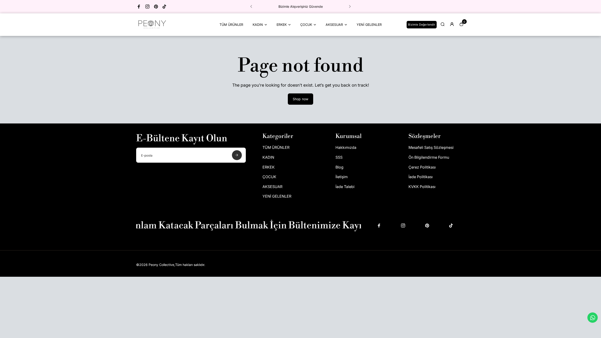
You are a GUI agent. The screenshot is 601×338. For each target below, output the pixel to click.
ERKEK (282, 25)
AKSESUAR (334, 25)
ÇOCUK (306, 25)
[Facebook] (139, 6)
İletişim (341, 176)
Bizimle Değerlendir (421, 24)
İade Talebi (344, 186)
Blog (339, 167)
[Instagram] (147, 6)
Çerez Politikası (422, 167)
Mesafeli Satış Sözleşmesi (431, 147)
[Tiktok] (164, 6)
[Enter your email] (237, 155)
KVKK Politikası (421, 186)
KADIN (258, 25)
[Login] (451, 24)
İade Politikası (420, 176)
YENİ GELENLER (369, 25)
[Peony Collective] (151, 29)
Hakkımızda (345, 147)
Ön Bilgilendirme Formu (428, 157)
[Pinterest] (156, 6)
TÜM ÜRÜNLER (231, 25)
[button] (251, 7)
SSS (339, 157)
